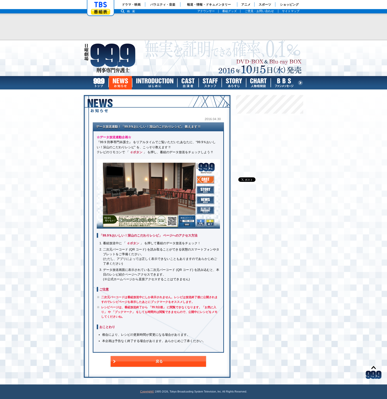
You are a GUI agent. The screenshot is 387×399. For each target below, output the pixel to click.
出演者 (188, 82)
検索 (132, 11)
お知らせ (120, 82)
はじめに (154, 82)
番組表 (100, 12)
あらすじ (234, 82)
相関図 (258, 82)
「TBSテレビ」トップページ (100, 5)
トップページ (99, 82)
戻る (159, 361)
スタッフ (210, 82)
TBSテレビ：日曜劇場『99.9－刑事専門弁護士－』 (111, 58)
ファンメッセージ (284, 82)
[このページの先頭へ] (373, 372)
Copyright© (147, 391)
